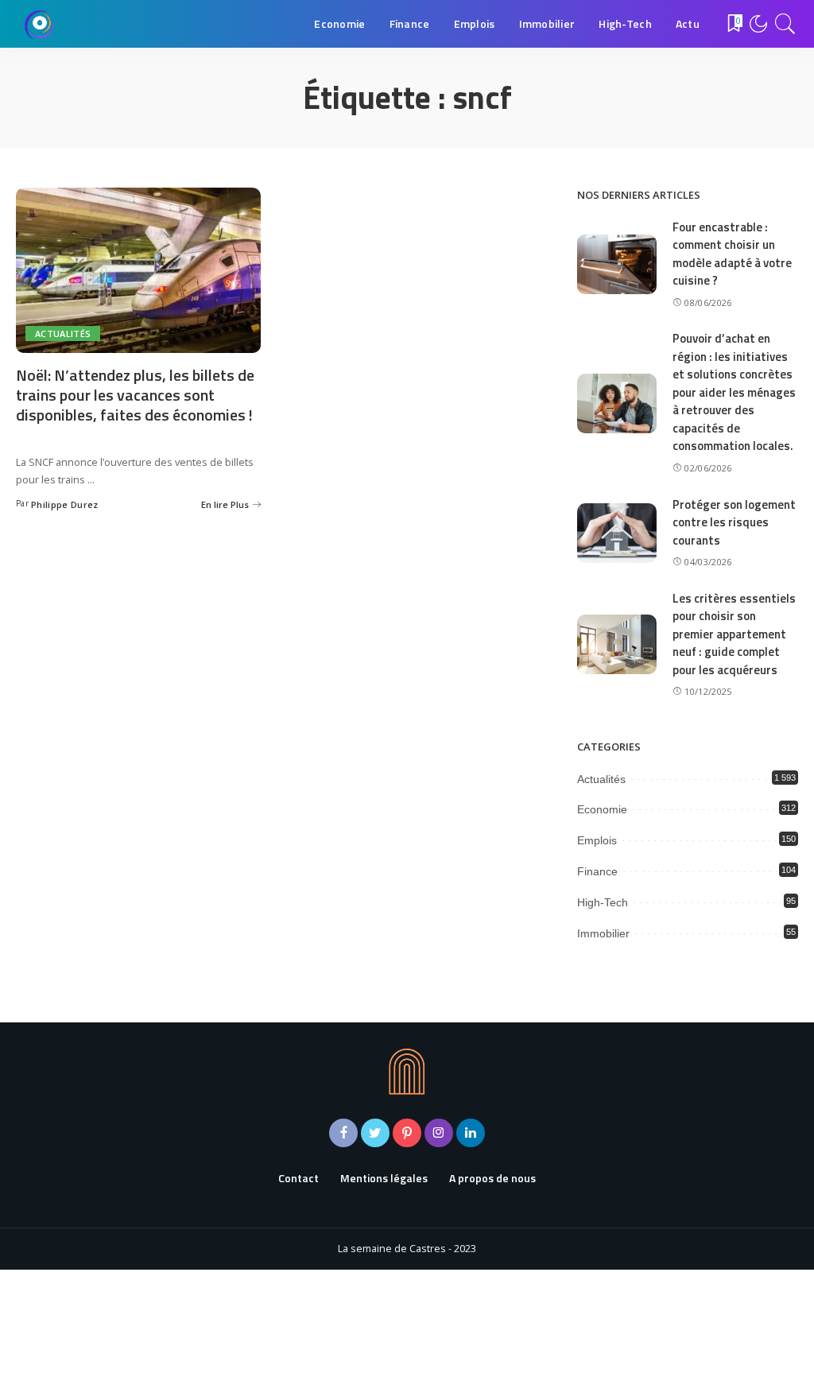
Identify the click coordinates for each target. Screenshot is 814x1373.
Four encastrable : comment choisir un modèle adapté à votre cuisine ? (732, 254)
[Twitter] (375, 1133)
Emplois (597, 840)
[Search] (785, 24)
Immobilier (603, 933)
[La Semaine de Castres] (40, 24)
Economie (602, 809)
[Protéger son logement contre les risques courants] (617, 533)
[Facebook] (343, 1133)
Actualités (63, 333)
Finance (597, 871)
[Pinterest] (407, 1133)
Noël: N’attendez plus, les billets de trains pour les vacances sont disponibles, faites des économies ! (135, 395)
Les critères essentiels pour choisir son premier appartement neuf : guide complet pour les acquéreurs (734, 634)
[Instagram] (438, 1133)
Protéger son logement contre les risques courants (734, 522)
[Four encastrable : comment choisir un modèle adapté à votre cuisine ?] (617, 264)
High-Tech (602, 902)
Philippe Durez (65, 504)
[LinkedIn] (470, 1133)
